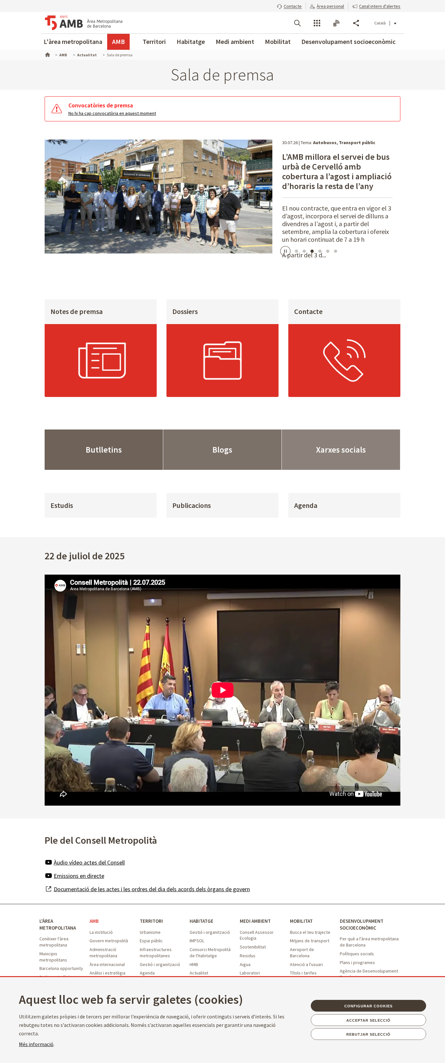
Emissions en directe (79, 875)
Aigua (245, 964)
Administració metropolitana (103, 953)
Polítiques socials (357, 954)
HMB (194, 964)
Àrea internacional (107, 964)
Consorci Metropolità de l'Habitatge (210, 953)
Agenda (305, 505)
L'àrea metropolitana (73, 41)
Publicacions (191, 505)
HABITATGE (201, 921)
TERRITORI (151, 921)
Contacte (308, 311)
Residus (247, 956)
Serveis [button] (317, 23)
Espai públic (151, 941)
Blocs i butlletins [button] (336, 23)
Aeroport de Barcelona (302, 953)
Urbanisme (150, 932)
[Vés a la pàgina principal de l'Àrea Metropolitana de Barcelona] (84, 23)
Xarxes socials (341, 449)
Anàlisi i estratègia (107, 973)
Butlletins (104, 449)
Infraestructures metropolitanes (156, 953)
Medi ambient (235, 41)
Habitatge (191, 41)
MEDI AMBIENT (255, 921)
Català (380, 22)
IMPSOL (197, 941)
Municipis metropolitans (53, 957)
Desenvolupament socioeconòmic (348, 41)
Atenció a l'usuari (306, 964)
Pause (284, 251)
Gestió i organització (160, 964)
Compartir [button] (356, 23)
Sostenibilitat (253, 947)
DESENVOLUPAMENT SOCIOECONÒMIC (361, 924)
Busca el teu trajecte (310, 932)
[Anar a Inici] (47, 54)
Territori (154, 41)
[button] (289, 5)
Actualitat (199, 973)
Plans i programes (357, 962)
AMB (118, 41)
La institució (101, 932)
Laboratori (250, 973)
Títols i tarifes (303, 973)
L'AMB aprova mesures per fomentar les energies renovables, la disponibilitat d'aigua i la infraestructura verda (333, 176)
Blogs (222, 449)
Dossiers (185, 311)
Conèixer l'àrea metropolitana (53, 942)
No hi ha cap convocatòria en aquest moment (112, 113)
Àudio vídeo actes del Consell (89, 862)
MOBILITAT (301, 921)
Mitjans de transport (309, 941)
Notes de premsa (76, 311)
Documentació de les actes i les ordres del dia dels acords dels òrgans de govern (152, 889)
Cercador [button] (297, 23)
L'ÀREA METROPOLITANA (57, 924)
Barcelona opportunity (61, 968)
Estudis (61, 505)
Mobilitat (278, 41)
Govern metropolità (109, 941)
